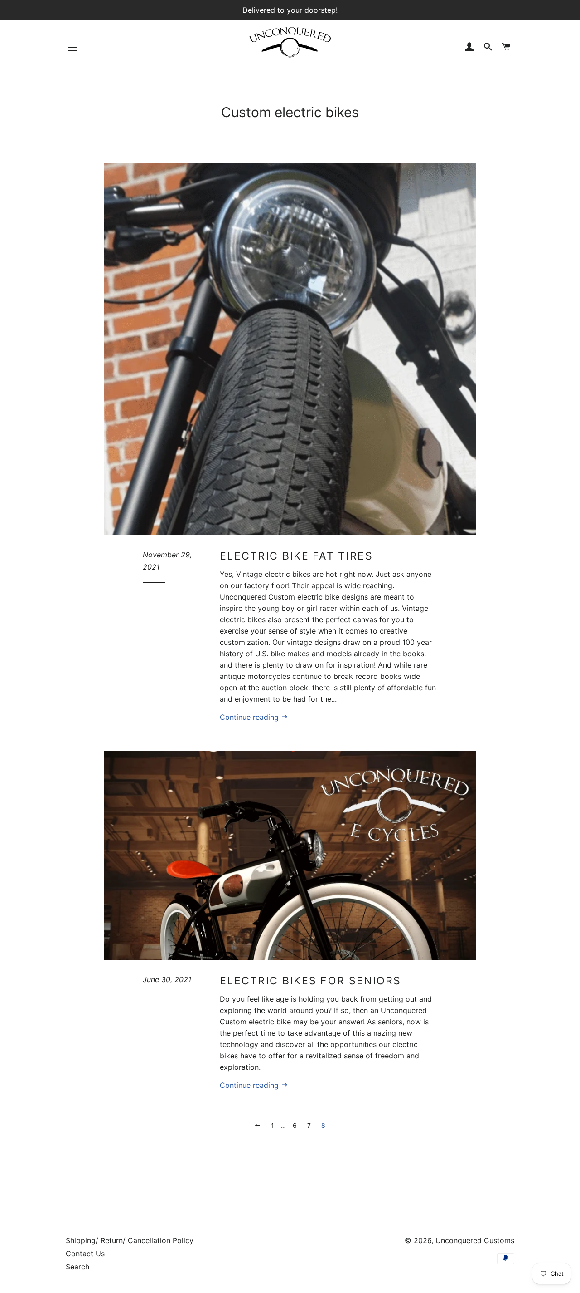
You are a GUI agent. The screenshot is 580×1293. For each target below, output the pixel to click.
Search (77, 1266)
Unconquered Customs (474, 1240)
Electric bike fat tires (296, 556)
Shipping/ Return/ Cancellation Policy (129, 1240)
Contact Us (85, 1253)
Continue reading (250, 717)
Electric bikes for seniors (310, 980)
